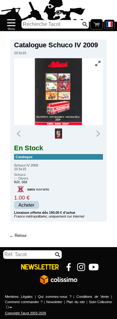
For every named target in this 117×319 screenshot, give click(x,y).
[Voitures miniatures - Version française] (109, 24)
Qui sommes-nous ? (54, 296)
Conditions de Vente (92, 296)
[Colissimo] (58, 279)
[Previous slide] (19, 134)
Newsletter (54, 302)
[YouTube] (93, 267)
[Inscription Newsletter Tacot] (39, 267)
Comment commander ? (23, 302)
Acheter (26, 205)
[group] (58, 134)
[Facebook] (68, 267)
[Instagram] (81, 267)
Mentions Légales (19, 296)
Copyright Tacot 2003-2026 (25, 313)
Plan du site (75, 302)
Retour (21, 235)
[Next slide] (98, 134)
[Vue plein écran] (97, 63)
